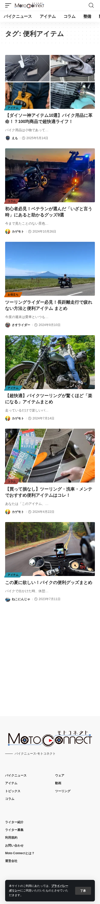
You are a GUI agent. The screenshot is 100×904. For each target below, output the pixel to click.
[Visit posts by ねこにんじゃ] (7, 599)
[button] (83, 891)
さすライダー (21, 325)
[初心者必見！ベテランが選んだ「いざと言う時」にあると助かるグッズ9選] (50, 175)
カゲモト (18, 231)
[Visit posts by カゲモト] (7, 231)
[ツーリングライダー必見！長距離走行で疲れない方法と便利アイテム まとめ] (50, 269)
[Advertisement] (50, 654)
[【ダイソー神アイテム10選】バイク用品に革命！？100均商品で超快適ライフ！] (50, 82)
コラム (12, 201)
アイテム (13, 107)
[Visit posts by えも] (7, 138)
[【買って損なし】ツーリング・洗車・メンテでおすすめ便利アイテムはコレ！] (50, 456)
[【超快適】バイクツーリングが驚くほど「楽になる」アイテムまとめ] (50, 362)
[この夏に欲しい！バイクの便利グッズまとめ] (50, 549)
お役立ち (13, 294)
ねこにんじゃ (21, 599)
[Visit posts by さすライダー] (7, 325)
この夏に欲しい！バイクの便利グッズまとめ (48, 582)
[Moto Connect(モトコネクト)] (29, 5)
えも (15, 138)
